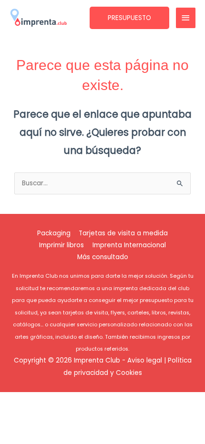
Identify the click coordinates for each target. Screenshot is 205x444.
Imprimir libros (61, 245)
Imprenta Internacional (129, 245)
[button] (129, 18)
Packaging (54, 233)
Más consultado (102, 257)
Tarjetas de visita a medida (123, 233)
